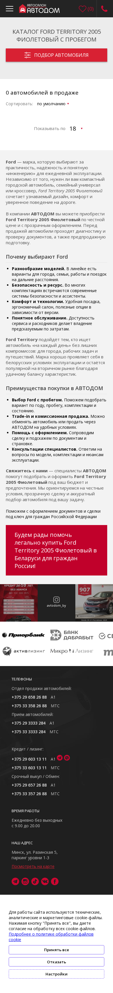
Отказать (56, 961)
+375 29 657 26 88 (29, 785)
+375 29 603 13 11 (29, 759)
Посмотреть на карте (33, 866)
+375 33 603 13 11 (29, 767)
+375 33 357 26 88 (29, 793)
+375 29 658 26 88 (29, 697)
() (91, 8)
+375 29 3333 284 (28, 723)
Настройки (56, 974)
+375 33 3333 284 (28, 731)
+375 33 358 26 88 (29, 705)
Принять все (56, 949)
